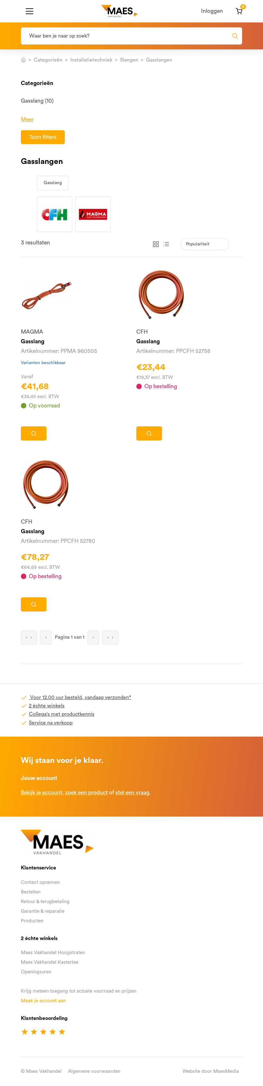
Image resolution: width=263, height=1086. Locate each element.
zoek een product (86, 792)
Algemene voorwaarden (94, 1071)
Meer (27, 119)
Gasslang (53, 183)
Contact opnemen (40, 882)
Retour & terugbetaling (45, 901)
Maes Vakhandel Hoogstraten (53, 952)
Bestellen (30, 892)
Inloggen (212, 11)
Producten (32, 921)
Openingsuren (36, 972)
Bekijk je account (41, 792)
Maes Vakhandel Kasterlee (49, 962)
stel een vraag (132, 792)
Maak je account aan (43, 1000)
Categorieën (48, 60)
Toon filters (42, 137)
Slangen (129, 60)
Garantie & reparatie (42, 911)
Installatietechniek (91, 60)
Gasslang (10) (37, 101)
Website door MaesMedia (210, 1071)
